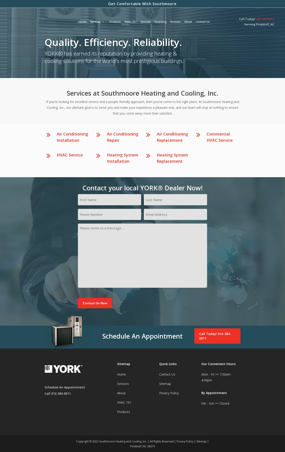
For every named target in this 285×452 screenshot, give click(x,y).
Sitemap (165, 384)
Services (123, 384)
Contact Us (167, 374)
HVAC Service (70, 155)
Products (123, 412)
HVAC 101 (124, 402)
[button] (217, 336)
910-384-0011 (265, 19)
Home (121, 374)
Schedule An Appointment (65, 387)
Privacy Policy (169, 393)
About (121, 393)
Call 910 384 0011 (58, 393)
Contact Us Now (95, 303)
